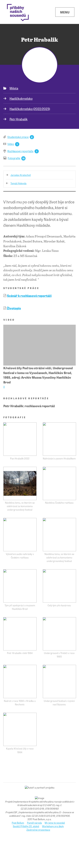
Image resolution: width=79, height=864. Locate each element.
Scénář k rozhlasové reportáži (29, 295)
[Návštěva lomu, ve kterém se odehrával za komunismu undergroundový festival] (20, 483)
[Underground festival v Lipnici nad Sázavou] (59, 681)
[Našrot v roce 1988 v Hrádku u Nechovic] (20, 681)
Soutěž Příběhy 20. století (26, 826)
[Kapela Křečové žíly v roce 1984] (20, 729)
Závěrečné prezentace (38, 829)
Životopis (14, 308)
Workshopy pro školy (53, 826)
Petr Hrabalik (19, 119)
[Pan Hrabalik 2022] (20, 439)
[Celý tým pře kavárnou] (59, 586)
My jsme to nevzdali (55, 822)
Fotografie (14, 158)
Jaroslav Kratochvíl (20, 175)
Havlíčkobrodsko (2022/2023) (30, 108)
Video (10, 144)
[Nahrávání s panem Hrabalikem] (59, 439)
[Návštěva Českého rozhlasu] (59, 483)
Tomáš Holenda (18, 183)
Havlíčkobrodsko (21, 98)
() (4, 387)
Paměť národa (34, 822)
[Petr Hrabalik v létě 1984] (20, 633)
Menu (64, 12)
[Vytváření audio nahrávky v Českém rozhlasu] (20, 534)
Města (14, 88)
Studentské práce (18, 137)
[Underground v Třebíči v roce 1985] (59, 633)
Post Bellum (18, 822)
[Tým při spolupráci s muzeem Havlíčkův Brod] (20, 586)
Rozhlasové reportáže (20, 151)
